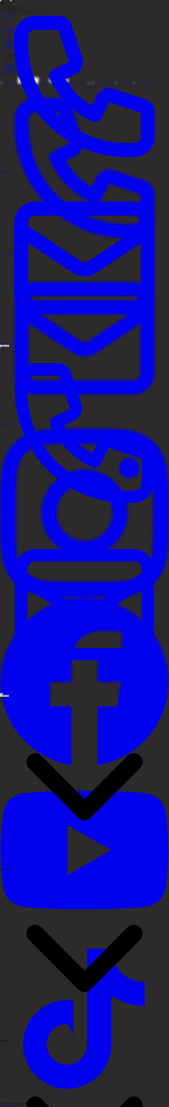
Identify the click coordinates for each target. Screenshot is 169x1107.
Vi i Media (12, 692)
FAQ (7, 692)
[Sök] (0, 346)
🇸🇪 (1, 694)
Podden (3, 692)
